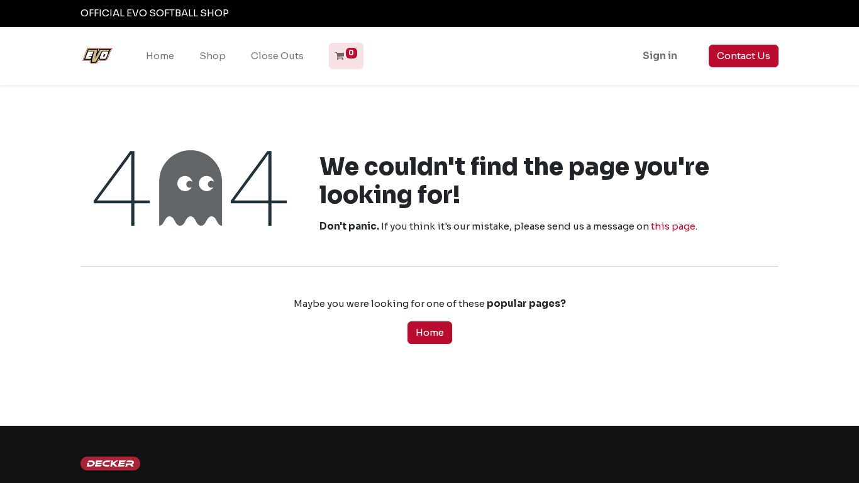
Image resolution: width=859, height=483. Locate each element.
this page (673, 226)
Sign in (660, 56)
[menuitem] (160, 56)
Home (430, 332)
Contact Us (743, 56)
